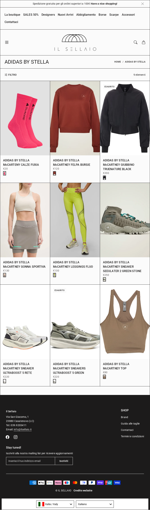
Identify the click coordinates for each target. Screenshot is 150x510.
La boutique (12, 14)
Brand (124, 417)
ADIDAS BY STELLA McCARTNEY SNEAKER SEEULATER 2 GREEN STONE (122, 267)
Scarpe (114, 14)
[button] (8, 42)
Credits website (83, 490)
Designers (48, 14)
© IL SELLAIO (63, 490)
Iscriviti (63, 460)
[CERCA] (136, 42)
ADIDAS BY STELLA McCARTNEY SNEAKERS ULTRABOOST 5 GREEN (69, 368)
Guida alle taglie (130, 423)
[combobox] (55, 504)
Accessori (128, 14)
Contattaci (11, 22)
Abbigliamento (86, 14)
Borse (102, 14)
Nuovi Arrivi (65, 14)
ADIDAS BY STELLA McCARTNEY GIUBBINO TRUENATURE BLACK (118, 165)
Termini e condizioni (132, 436)
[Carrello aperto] (144, 42)
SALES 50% (31, 14)
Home (117, 62)
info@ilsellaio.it (23, 429)
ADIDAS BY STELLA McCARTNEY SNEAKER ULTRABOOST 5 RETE (18, 368)
